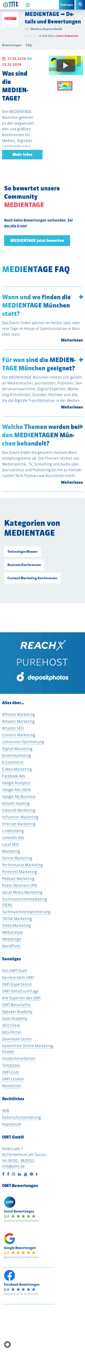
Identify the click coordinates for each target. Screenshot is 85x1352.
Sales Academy (14, 1018)
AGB (5, 1110)
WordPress (11, 946)
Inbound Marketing (18, 810)
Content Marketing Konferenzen (32, 578)
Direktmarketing (16, 755)
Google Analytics (16, 782)
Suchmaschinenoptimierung (26, 911)
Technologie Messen (22, 551)
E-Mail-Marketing (17, 769)
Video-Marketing (16, 925)
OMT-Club (10, 1072)
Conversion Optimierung (23, 741)
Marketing (11, 851)
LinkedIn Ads (13, 837)
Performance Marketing (22, 865)
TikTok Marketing (17, 918)
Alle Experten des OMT (21, 998)
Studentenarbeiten (18, 1058)
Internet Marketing (18, 823)
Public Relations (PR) (19, 885)
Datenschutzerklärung (21, 1117)
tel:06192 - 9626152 (18, 1160)
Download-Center (17, 1039)
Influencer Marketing (20, 817)
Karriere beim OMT (18, 977)
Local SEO (10, 844)
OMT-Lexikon (13, 1079)
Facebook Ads (13, 776)
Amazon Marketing (18, 721)
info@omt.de (13, 1166)
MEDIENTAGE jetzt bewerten (37, 240)
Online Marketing (17, 858)
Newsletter (11, 1085)
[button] (7, 1344)
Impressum (11, 1124)
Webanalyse (12, 932)
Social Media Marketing (22, 892)
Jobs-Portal (11, 1032)
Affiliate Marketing (18, 714)
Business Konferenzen (24, 565)
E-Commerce (13, 762)
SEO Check (11, 1025)
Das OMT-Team (14, 970)
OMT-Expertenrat (17, 984)
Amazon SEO (13, 728)
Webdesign (11, 939)
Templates (11, 1065)
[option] (66, 68)
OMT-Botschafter (16, 1004)
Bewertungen (11, 45)
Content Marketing (18, 735)
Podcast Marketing (18, 878)
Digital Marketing (17, 748)
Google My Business (18, 796)
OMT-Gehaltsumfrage (20, 991)
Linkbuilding (13, 830)
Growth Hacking (16, 803)
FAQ (29, 45)
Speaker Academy (17, 1011)
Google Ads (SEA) (16, 789)
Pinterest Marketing (19, 871)
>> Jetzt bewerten (65, 36)
